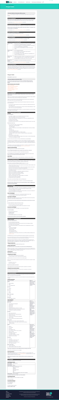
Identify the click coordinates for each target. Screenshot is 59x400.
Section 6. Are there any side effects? (13, 69)
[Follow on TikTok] (52, 0)
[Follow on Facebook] (49, 0)
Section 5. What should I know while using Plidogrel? (20, 62)
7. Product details (10, 90)
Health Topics (28, 2)
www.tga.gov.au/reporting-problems (22, 353)
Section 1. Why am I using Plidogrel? (18, 22)
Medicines (14, 2)
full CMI (9, 14)
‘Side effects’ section (11, 233)
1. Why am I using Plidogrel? (11, 85)
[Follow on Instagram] (51, 0)
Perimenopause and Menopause (36, 2)
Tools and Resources (21, 2)
